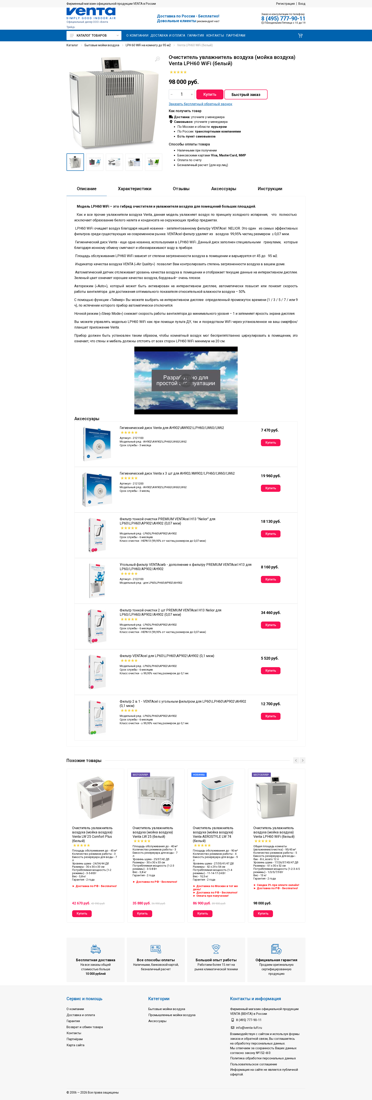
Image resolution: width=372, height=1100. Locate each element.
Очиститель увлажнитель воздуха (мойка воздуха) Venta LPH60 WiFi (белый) (273, 832)
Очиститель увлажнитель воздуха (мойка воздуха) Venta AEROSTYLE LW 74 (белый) (213, 834)
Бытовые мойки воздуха (102, 45)
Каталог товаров (92, 35)
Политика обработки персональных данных (263, 1058)
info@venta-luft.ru (249, 1028)
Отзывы (181, 188)
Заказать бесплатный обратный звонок (200, 104)
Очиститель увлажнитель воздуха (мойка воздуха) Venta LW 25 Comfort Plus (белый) (92, 834)
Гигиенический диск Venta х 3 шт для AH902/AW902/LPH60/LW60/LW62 (177, 473)
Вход (301, 3)
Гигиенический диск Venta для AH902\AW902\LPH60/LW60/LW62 (172, 428)
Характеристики (134, 188)
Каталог (72, 45)
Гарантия (73, 1021)
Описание (86, 188)
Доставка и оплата (81, 1015)
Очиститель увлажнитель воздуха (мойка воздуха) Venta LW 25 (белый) (153, 832)
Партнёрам (75, 1039)
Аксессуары (223, 188)
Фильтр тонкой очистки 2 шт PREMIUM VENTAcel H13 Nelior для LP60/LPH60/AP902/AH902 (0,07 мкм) (170, 612)
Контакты (74, 1033)
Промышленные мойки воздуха (171, 1015)
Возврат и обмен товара (85, 1027)
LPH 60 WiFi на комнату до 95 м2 (148, 45)
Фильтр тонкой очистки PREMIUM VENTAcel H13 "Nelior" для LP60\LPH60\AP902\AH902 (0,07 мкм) (167, 521)
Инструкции (270, 188)
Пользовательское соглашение (253, 1064)
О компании (75, 1009)
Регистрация (285, 3)
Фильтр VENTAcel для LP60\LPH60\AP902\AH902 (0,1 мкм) (167, 656)
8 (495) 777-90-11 (283, 18)
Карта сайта (75, 1045)
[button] (300, 35)
